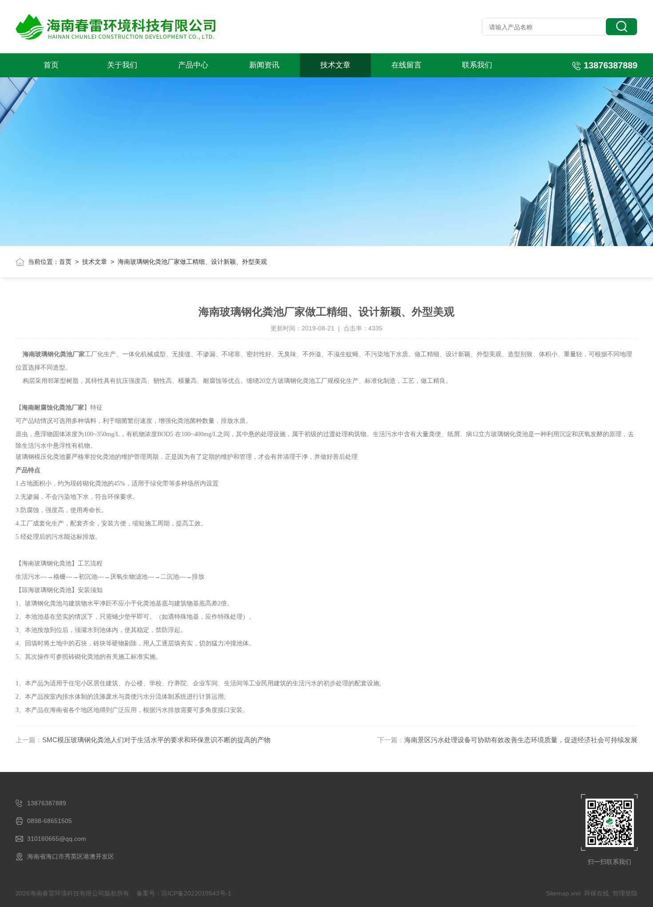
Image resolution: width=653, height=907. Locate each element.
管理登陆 (625, 893)
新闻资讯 (264, 65)
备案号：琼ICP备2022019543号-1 (183, 893)
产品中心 (193, 65)
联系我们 (477, 65)
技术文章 (335, 65)
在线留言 (406, 65)
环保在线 (596, 893)
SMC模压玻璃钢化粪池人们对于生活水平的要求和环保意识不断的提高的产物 (156, 740)
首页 (51, 65)
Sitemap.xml (563, 893)
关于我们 (122, 65)
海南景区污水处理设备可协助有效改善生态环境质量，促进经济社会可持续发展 (520, 740)
